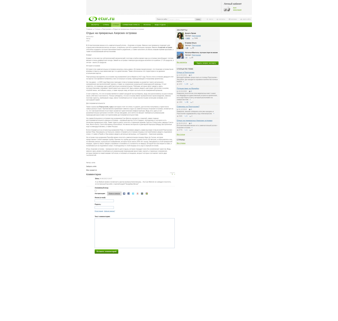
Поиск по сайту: (162, 19)
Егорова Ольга (190, 43)
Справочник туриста (131, 24)
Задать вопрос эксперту (206, 63)
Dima (97, 179)
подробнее (183, 81)
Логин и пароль (114, 193)
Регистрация (99, 211)
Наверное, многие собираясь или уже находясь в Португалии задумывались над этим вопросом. (195, 113)
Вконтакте (124, 193)
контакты (222, 19)
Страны (106, 24)
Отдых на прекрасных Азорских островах (194, 120)
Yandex (137, 193)
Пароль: (98, 204)
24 (187, 84)
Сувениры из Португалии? (188, 106)
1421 (188, 38)
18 (187, 48)
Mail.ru (142, 193)
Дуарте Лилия (190, 33)
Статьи (116, 24)
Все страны (181, 143)
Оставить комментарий (106, 251)
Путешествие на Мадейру (188, 88)
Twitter (133, 193)
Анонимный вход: (102, 188)
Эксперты (95, 24)
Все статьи (181, 134)
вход (234, 7)
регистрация (237, 10)
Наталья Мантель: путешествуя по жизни (201, 52)
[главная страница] (101, 19)
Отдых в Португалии (185, 72)
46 (187, 102)
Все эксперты (182, 62)
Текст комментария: (102, 216)
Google (146, 193)
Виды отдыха (160, 24)
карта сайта (247, 19)
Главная (89, 29)
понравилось (174, 174)
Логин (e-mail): (100, 198)
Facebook (128, 193)
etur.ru (211, 19)
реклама (234, 19)
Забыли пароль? (109, 211)
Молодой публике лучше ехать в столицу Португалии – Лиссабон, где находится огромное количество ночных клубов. (197, 79)
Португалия (106, 29)
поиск (198, 19)
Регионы (147, 24)
